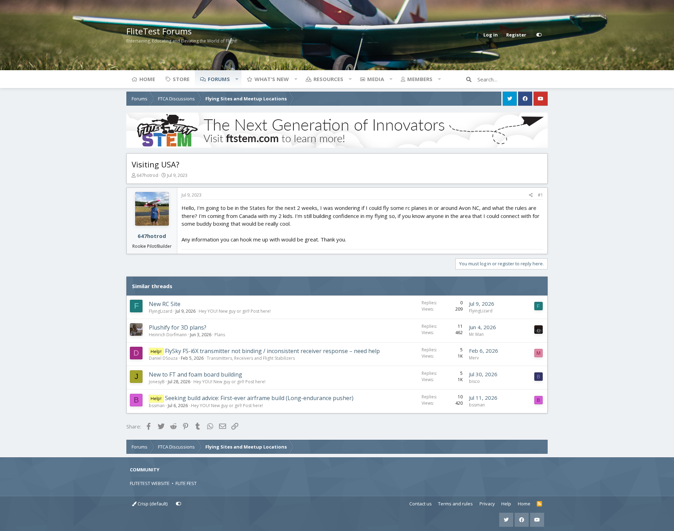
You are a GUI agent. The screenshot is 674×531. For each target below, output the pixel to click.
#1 (540, 195)
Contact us (420, 503)
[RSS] (539, 504)
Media (375, 78)
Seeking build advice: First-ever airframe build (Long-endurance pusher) (259, 398)
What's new (272, 78)
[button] (237, 79)
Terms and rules (455, 503)
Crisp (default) (152, 503)
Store (181, 78)
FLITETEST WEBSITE (150, 483)
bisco (474, 381)
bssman (157, 406)
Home (147, 78)
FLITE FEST (186, 483)
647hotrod (147, 175)
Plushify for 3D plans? (177, 327)
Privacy (487, 503)
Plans (219, 335)
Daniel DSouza (163, 358)
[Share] (531, 195)
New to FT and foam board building (195, 374)
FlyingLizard (160, 311)
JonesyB (157, 382)
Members (419, 78)
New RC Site (164, 304)
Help (506, 503)
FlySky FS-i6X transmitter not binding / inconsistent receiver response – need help (272, 351)
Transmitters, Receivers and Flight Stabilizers (251, 358)
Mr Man (476, 334)
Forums (219, 78)
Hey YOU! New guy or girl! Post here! (235, 311)
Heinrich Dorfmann (168, 335)
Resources (328, 78)
